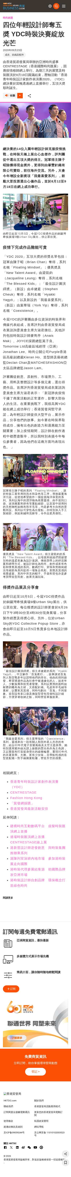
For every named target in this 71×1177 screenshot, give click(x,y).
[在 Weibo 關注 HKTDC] (23, 1147)
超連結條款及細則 (13, 1126)
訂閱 (12, 988)
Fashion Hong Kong (26, 798)
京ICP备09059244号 (14, 1132)
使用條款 (8, 1121)
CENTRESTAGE (23, 792)
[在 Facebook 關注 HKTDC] (5, 1147)
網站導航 (39, 1126)
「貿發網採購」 (22, 803)
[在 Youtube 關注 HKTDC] (35, 1147)
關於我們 (39, 1100)
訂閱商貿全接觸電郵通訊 (17, 1112)
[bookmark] (65, 1162)
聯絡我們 (8, 1106)
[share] (65, 1154)
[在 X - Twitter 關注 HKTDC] (11, 1147)
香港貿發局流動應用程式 (47, 1106)
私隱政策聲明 (41, 1121)
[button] (63, 6)
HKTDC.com (10, 1100)
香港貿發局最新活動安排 (29, 809)
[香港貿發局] (36, 1095)
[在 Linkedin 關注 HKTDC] (17, 1147)
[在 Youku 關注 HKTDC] (41, 1147)
